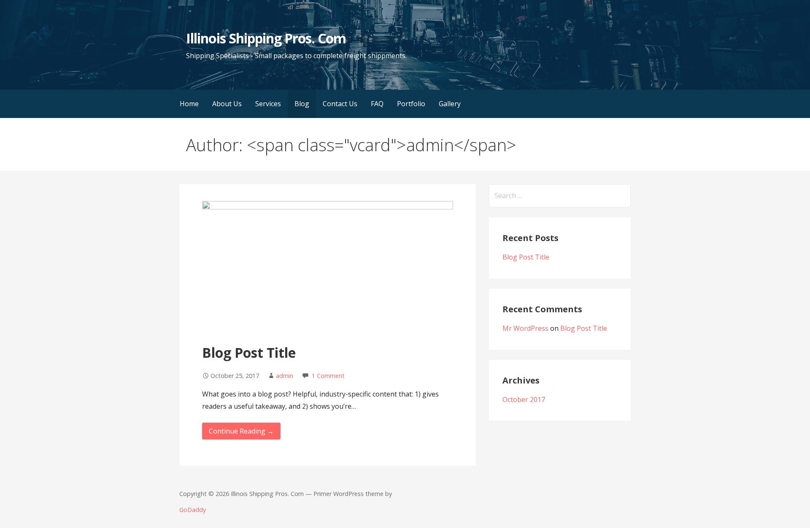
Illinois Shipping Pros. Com (266, 38)
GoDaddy (192, 510)
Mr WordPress (525, 328)
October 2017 (523, 399)
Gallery (450, 103)
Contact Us (340, 103)
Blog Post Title (249, 352)
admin (284, 376)
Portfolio (411, 103)
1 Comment (328, 376)
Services (268, 103)
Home (189, 103)
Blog (301, 103)
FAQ (377, 103)
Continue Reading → (241, 431)
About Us (227, 103)
